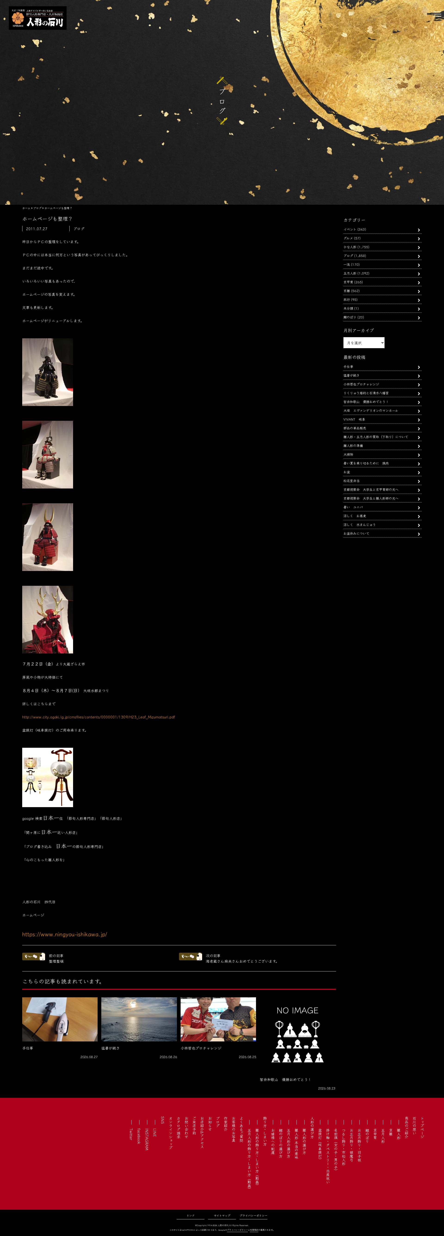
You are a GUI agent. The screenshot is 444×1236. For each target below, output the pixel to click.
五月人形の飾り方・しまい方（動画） (249, 1159)
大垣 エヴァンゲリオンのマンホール (370, 410)
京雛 (346, 290)
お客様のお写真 (233, 1129)
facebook (139, 1136)
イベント (349, 229)
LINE (155, 1132)
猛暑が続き (351, 375)
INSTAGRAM (147, 1139)
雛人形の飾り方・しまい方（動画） (257, 1157)
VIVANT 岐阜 (354, 419)
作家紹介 (225, 1123)
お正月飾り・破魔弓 (351, 1145)
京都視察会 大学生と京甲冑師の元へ (370, 489)
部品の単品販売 (354, 427)
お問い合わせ (186, 1127)
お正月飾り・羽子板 (359, 1145)
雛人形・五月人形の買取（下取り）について (375, 436)
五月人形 (349, 273)
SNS (163, 1120)
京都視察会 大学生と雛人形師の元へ (370, 498)
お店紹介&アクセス (202, 1132)
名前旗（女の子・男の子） (336, 1150)
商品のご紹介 (406, 1127)
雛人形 (398, 1133)
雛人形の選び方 (304, 1141)
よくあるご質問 (241, 1129)
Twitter (131, 1134)
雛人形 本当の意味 (296, 1143)
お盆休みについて (356, 533)
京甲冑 (348, 281)
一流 (346, 264)
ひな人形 (349, 246)
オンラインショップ (170, 1133)
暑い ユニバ (353, 506)
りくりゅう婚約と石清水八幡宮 (366, 392)
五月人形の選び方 (288, 1143)
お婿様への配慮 (273, 1141)
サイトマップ (222, 1215)
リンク (190, 1215)
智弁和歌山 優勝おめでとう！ (366, 401)
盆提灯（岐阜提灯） (320, 1145)
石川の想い (414, 1125)
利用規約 (254, 1229)
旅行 (346, 299)
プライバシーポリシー (253, 1215)
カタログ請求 (178, 1127)
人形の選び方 (312, 1127)
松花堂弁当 (351, 480)
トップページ (422, 1127)
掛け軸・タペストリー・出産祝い (328, 1156)
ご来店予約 (194, 1125)
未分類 (348, 308)
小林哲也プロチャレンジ (361, 383)
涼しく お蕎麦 (354, 515)
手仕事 (348, 366)
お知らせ (210, 1123)
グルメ (348, 237)
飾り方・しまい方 (265, 1131)
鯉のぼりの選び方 (281, 1143)
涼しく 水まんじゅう (359, 524)
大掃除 (348, 454)
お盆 (346, 471)
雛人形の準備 (353, 445)
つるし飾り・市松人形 (343, 1146)
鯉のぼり (349, 316)
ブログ (348, 255)
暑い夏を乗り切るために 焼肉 (366, 463)
